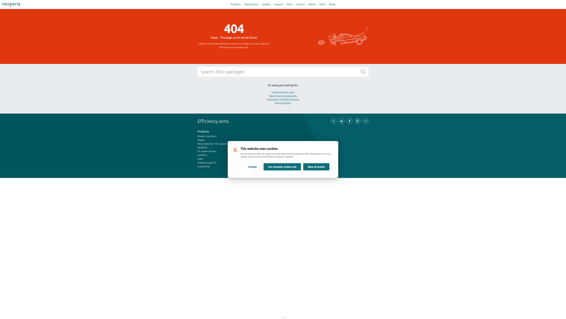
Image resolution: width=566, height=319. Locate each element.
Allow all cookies (316, 166)
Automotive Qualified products (283, 99)
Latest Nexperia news (283, 92)
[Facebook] (349, 121)
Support (278, 4)
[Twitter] (333, 121)
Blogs (332, 4)
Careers (300, 4)
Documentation (283, 102)
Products (236, 4)
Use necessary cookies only (282, 166)
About (312, 4)
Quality (266, 4)
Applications (251, 4)
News (322, 4)
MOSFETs (202, 147)
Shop (289, 4)
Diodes (201, 140)
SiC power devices (207, 151)
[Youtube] (365, 121)
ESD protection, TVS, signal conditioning (218, 143)
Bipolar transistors (207, 136)
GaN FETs (202, 155)
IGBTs (200, 159)
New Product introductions (283, 95)
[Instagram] (357, 121)
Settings (252, 166)
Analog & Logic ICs (207, 162)
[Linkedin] (341, 121)
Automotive (204, 166)
